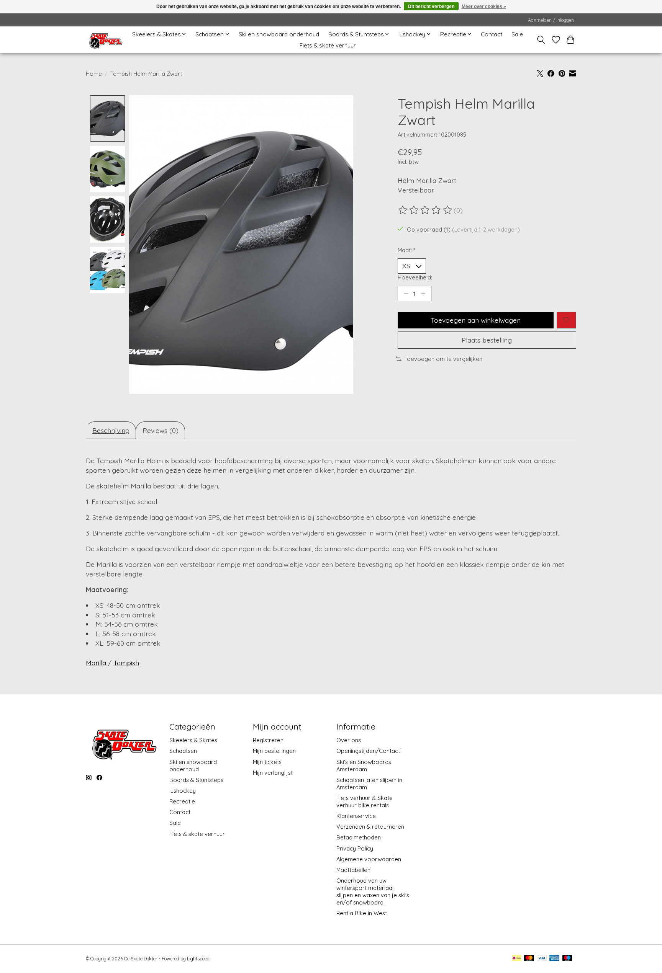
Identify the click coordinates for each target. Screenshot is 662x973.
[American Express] (554, 958)
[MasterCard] (529, 958)
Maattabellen (353, 869)
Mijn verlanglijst (273, 772)
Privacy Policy (354, 848)
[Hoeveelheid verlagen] (406, 293)
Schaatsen (183, 750)
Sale (517, 34)
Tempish (126, 662)
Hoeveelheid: (415, 277)
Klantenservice (356, 816)
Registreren (268, 740)
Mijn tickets (267, 762)
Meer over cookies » (484, 6)
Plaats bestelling (487, 340)
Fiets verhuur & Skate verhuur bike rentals (364, 801)
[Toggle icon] (541, 40)
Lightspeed (198, 959)
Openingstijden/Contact (368, 750)
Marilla (96, 662)
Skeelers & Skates (193, 740)
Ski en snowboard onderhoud (279, 34)
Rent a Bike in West (361, 913)
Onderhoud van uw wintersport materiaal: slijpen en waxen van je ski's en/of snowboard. (372, 891)
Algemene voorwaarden (368, 859)
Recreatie (182, 801)
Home (94, 73)
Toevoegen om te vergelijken (443, 358)
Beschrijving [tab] (110, 430)
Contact (491, 34)
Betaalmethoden (358, 837)
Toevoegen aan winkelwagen (476, 320)
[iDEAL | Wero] (516, 958)
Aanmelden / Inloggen (551, 20)
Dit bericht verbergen (431, 6)
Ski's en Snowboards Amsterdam (363, 765)
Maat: (406, 250)
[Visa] (542, 958)
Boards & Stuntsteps (196, 780)
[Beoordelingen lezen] (426, 210)
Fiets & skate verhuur (328, 45)
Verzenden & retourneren (370, 826)
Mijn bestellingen (274, 750)
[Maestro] (567, 958)
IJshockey (182, 790)
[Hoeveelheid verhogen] (423, 293)
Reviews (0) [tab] (161, 430)
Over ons (348, 740)
